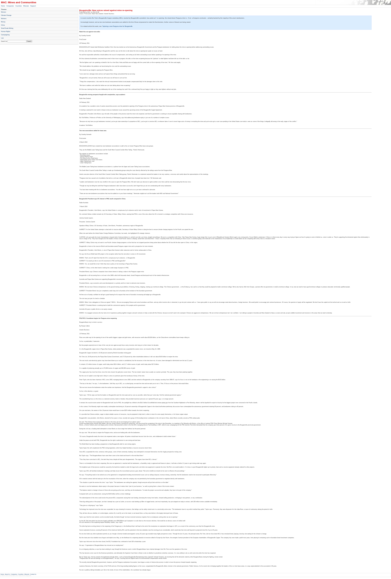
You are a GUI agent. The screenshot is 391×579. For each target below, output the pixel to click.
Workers (3, 18)
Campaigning (5, 35)
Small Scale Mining (7, 28)
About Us (7, 574)
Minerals (26, 6)
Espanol (33, 6)
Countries (18, 6)
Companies (10, 6)
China (3, 25)
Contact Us (33, 574)
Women (3, 12)
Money (3, 22)
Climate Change (6, 15)
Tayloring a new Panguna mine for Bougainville (117, 26)
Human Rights (5, 31)
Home (3, 6)
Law (2, 38)
